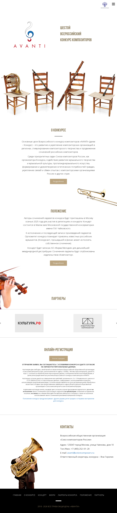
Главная (17, 495)
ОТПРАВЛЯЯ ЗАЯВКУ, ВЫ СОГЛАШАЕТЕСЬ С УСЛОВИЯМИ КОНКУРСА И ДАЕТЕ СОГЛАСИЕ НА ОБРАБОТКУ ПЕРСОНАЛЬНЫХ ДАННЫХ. (58, 365)
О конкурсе (29, 495)
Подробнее (58, 181)
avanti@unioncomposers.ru (80, 452)
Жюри (52, 495)
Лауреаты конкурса (67, 495)
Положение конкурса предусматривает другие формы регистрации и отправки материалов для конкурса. (58, 399)
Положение (86, 495)
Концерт (42, 495)
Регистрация (58, 358)
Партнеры (99, 495)
